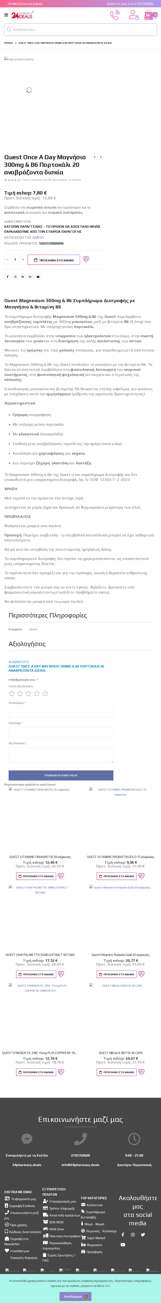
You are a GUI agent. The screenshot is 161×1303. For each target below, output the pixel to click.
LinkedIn (22, 276)
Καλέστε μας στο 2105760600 (130, 4)
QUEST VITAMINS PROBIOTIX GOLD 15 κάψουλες (121, 857)
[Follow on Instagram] (133, 1235)
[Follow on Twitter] (143, 1235)
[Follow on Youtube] (123, 1245)
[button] (9, 30)
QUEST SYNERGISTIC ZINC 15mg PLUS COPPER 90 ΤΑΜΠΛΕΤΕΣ (40, 1053)
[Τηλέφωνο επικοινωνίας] (80, 1139)
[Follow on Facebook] (123, 1235)
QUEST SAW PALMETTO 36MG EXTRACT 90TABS (40, 955)
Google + (30, 276)
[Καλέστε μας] (115, 14)
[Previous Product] (95, 157)
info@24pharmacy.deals (25, 4)
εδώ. (107, 1285)
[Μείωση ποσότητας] (7, 260)
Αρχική (8, 43)
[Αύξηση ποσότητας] (23, 260)
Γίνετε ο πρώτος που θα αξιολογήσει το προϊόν (51, 179)
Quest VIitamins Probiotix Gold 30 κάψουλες (121, 955)
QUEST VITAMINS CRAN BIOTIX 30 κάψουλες (40, 857)
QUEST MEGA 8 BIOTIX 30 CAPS (121, 1053)
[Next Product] (101, 157)
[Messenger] (27, 1139)
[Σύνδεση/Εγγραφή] (134, 14)
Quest (38, 238)
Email (38, 276)
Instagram (15, 276)
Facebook (7, 276)
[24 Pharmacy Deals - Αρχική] (34, 15)
